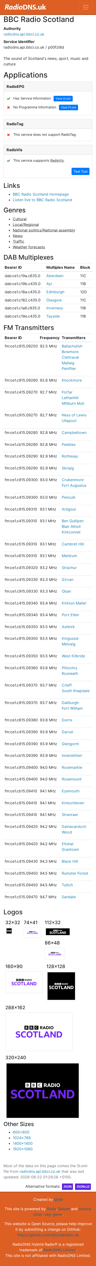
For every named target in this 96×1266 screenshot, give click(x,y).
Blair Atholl (71, 526)
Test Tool (80, 171)
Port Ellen (70, 614)
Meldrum (69, 555)
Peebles (68, 444)
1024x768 (22, 1137)
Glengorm (70, 743)
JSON (67, 1186)
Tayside (53, 316)
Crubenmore (73, 479)
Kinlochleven (73, 803)
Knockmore (72, 380)
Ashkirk (68, 626)
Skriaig (68, 468)
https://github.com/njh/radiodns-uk (48, 1235)
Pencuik (68, 497)
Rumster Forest (75, 873)
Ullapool (69, 420)
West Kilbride (73, 656)
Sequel (64, 1208)
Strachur (69, 567)
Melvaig (68, 644)
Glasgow (54, 300)
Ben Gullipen (73, 521)
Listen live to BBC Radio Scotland (42, 199)
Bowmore (70, 351)
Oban (66, 591)
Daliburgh (70, 702)
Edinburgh (55, 292)
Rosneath (70, 673)
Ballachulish (72, 346)
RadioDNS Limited (60, 1250)
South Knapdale (75, 690)
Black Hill (70, 861)
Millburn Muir (73, 403)
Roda (51, 1208)
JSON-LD (82, 1186)
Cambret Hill (73, 544)
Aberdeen (54, 275)
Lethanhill (70, 397)
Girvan (67, 579)
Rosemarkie (72, 767)
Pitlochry (69, 667)
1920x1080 (23, 1149)
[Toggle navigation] (85, 7)
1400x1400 (23, 1143)
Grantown (70, 849)
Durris (67, 720)
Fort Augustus (74, 485)
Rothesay (70, 456)
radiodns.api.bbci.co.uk (23, 34)
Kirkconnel (71, 532)
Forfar (67, 392)
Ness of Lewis (74, 415)
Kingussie (70, 638)
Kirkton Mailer (74, 603)
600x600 (21, 1132)
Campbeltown (74, 432)
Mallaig (68, 363)
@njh (58, 1199)
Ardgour (69, 509)
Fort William (72, 708)
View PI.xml (68, 107)
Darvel (67, 732)
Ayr (49, 283)
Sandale (69, 896)
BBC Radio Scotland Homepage (41, 194)
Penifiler (69, 368)
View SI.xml (63, 98)
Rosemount (72, 779)
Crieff (67, 685)
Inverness (54, 308)
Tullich (67, 885)
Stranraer (70, 814)
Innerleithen (72, 755)
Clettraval (70, 357)
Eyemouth (70, 791)
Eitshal (67, 843)
